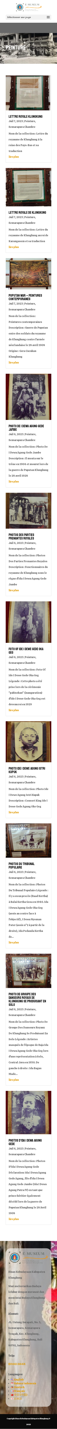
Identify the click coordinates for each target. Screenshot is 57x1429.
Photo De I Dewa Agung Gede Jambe (26, 428)
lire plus (14, 156)
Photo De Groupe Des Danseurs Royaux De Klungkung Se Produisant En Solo (27, 999)
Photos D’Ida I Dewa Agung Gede (25, 1142)
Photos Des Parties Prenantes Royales (21, 537)
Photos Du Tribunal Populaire (21, 866)
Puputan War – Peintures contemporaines (25, 297)
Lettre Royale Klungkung (26, 116)
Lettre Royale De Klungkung (27, 212)
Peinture (29, 121)
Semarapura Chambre (22, 127)
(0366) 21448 (16, 1364)
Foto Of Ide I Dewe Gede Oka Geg (26, 651)
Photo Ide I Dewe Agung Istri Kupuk (27, 770)
